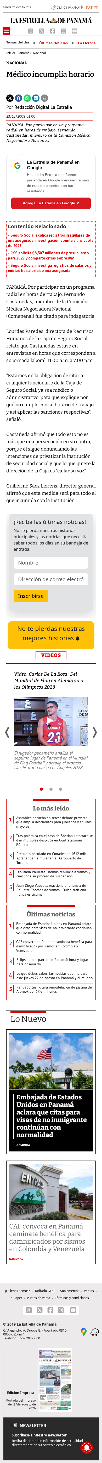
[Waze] (94, 1331)
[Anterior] (7, 732)
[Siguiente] (94, 732)
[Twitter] (10, 98)
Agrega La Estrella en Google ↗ (51, 203)
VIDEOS (51, 655)
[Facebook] (53, 30)
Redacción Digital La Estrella (43, 107)
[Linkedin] (35, 98)
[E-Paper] (89, 7)
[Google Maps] (84, 1331)
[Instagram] (64, 30)
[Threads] (31, 30)
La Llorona (87, 43)
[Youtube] (75, 30)
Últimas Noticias (53, 43)
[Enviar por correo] (44, 98)
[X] (42, 30)
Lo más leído (51, 808)
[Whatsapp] (27, 98)
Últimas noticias (51, 914)
